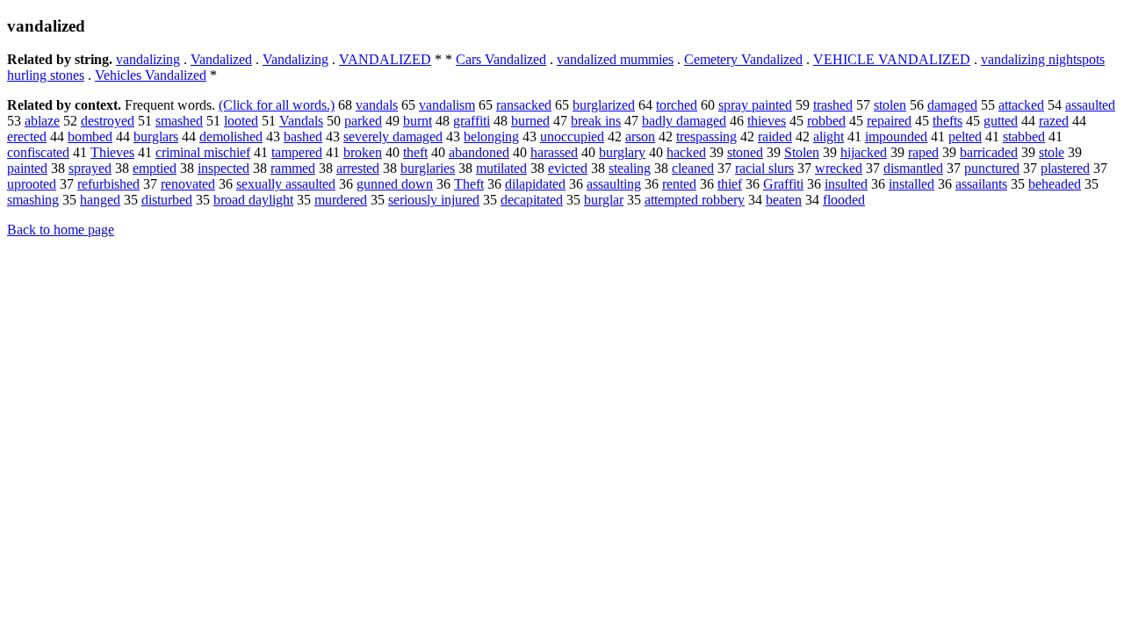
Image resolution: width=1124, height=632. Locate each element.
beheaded (1054, 183)
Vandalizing (295, 59)
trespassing (706, 136)
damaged (952, 104)
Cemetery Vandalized (743, 59)
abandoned (479, 152)
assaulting (614, 183)
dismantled (913, 168)
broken (362, 152)
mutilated (501, 168)
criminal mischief (202, 152)
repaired (889, 120)
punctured (992, 168)
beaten (784, 199)
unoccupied (572, 136)
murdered (340, 199)
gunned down (395, 183)
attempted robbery (695, 199)
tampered (296, 152)
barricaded (989, 152)
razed (1054, 120)
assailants (981, 183)
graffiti (471, 120)
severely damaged (393, 136)
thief (729, 183)
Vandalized (221, 59)
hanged (100, 199)
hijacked (863, 152)
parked (363, 120)
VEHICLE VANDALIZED (891, 59)
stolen (890, 104)
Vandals (301, 120)
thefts (947, 120)
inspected (223, 168)
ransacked (523, 104)
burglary (622, 152)
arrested (357, 168)
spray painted (755, 104)
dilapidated (535, 183)
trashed (833, 104)
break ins (596, 120)
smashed (179, 120)
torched (676, 104)
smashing (33, 199)
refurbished (108, 183)
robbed (826, 120)
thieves (766, 120)
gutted (1001, 120)
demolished (231, 136)
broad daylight (253, 199)
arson (640, 136)
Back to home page (60, 229)
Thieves (112, 152)
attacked (1021, 104)
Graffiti (783, 183)
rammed (292, 168)
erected (27, 136)
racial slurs (764, 168)
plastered (1065, 168)
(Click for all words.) (277, 104)
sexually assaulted (285, 183)
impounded (896, 136)
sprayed (90, 168)
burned (530, 120)
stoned (745, 152)
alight (828, 136)
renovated (188, 183)
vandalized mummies (615, 59)
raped (923, 152)
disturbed (166, 199)
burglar (603, 199)
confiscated (38, 152)
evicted (567, 168)
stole (1051, 152)
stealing (630, 168)
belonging (491, 136)
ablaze (42, 120)
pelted (965, 136)
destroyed (107, 120)
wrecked (838, 168)
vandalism (447, 104)
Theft (469, 183)
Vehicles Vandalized (150, 75)
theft (415, 152)
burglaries (427, 168)
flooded (844, 199)
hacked (686, 152)
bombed (90, 136)
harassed (554, 152)
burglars (155, 136)
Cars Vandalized (501, 59)
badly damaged (684, 120)
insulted (846, 183)
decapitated (532, 199)
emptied (155, 168)
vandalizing (148, 59)
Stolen (801, 152)
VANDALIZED (385, 59)
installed (911, 183)
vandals (377, 104)
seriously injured (433, 199)
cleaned (693, 168)
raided (775, 136)
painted (27, 168)
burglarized (604, 104)
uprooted (31, 183)
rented (679, 183)
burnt (417, 120)
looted (241, 120)
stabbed (1024, 136)
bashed (303, 136)
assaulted (1090, 104)
